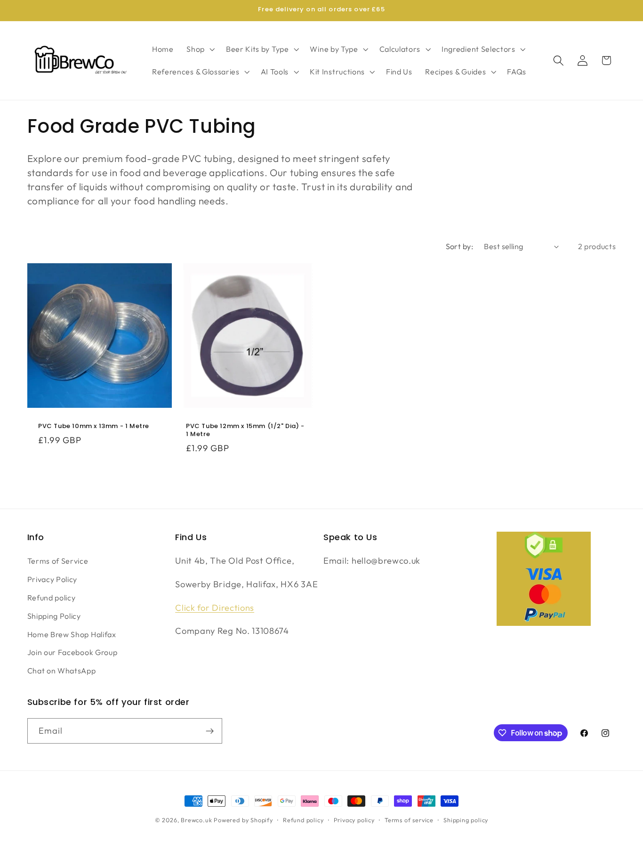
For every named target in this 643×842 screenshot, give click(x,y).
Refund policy (51, 597)
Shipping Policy (54, 616)
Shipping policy (465, 820)
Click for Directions (214, 607)
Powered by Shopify (243, 820)
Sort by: (460, 246)
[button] (199, 49)
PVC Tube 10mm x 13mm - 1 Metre (93, 426)
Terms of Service (57, 561)
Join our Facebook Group (72, 652)
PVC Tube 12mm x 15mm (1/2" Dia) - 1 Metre (245, 430)
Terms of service (409, 820)
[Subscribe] (210, 731)
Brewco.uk (196, 820)
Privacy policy (354, 820)
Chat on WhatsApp (61, 670)
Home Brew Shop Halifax (71, 634)
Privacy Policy (52, 579)
